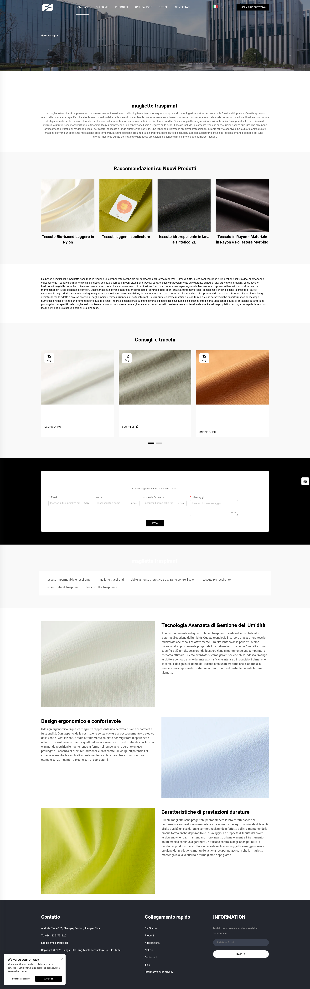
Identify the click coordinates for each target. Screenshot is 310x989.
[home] (47, 6)
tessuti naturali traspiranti (62, 587)
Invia (155, 522)
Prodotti (121, 7)
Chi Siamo (102, 7)
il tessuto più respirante (216, 579)
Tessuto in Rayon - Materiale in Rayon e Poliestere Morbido (242, 239)
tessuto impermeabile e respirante (68, 579)
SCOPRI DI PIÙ (52, 426)
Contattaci (182, 7)
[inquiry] (305, 481)
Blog (147, 964)
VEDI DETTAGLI (68, 205)
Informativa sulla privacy (159, 971)
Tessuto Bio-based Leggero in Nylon (68, 239)
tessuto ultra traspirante (101, 587)
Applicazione (143, 7)
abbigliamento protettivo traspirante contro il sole (162, 579)
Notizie (163, 7)
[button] (151, 443)
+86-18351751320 (55, 935)
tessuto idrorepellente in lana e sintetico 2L (184, 239)
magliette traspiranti (111, 579)
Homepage (82, 7)
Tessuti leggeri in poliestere (126, 236)
